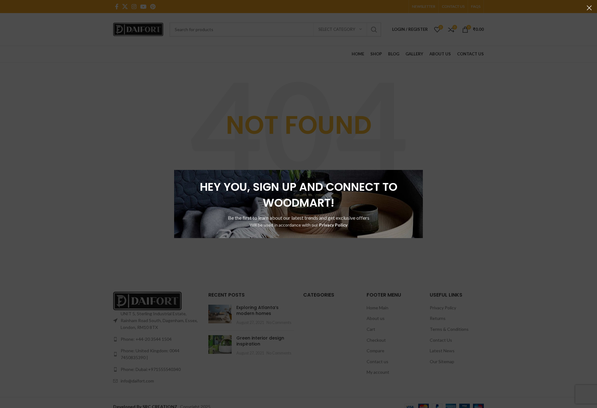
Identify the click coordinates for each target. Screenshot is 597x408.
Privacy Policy (333, 224)
